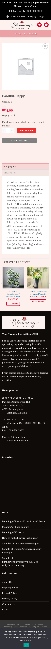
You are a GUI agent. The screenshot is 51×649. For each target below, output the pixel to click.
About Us (7, 582)
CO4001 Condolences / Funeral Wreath (13, 294)
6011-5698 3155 (34, 423)
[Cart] (46, 24)
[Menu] (4, 25)
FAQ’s (5, 609)
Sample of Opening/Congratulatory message (21, 550)
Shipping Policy (10, 587)
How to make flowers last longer (20, 537)
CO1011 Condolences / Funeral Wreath (38, 292)
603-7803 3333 (16, 419)
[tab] (25, 166)
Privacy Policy (9, 598)
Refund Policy (9, 593)
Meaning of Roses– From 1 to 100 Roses (23, 521)
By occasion (30, 34)
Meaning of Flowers (13, 532)
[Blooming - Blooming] (21, 25)
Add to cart (26, 130)
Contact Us (8, 604)
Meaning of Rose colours (15, 526)
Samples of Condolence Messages (20, 543)
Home (17, 34)
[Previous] (2, 288)
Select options (38, 301)
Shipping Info (10, 166)
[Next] (49, 288)
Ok (26, 645)
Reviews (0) (10, 172)
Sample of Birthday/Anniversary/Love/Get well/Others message (20, 562)
